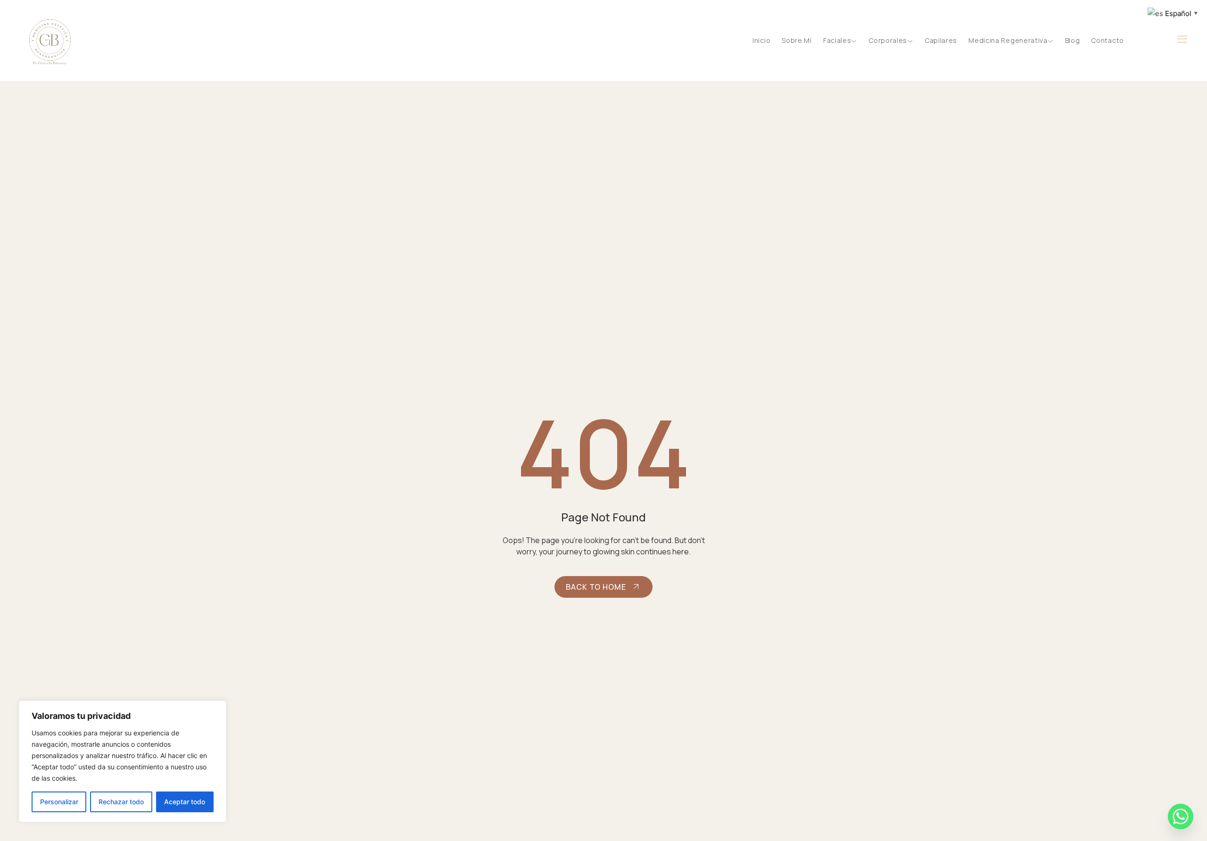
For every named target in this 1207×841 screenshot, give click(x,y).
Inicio (761, 40)
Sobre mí (797, 40)
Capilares (941, 40)
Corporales (887, 40)
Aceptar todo (184, 802)
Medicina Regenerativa (1008, 40)
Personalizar (59, 802)
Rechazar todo (121, 802)
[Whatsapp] (1180, 816)
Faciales (837, 40)
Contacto (1107, 40)
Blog (1072, 40)
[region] (122, 761)
